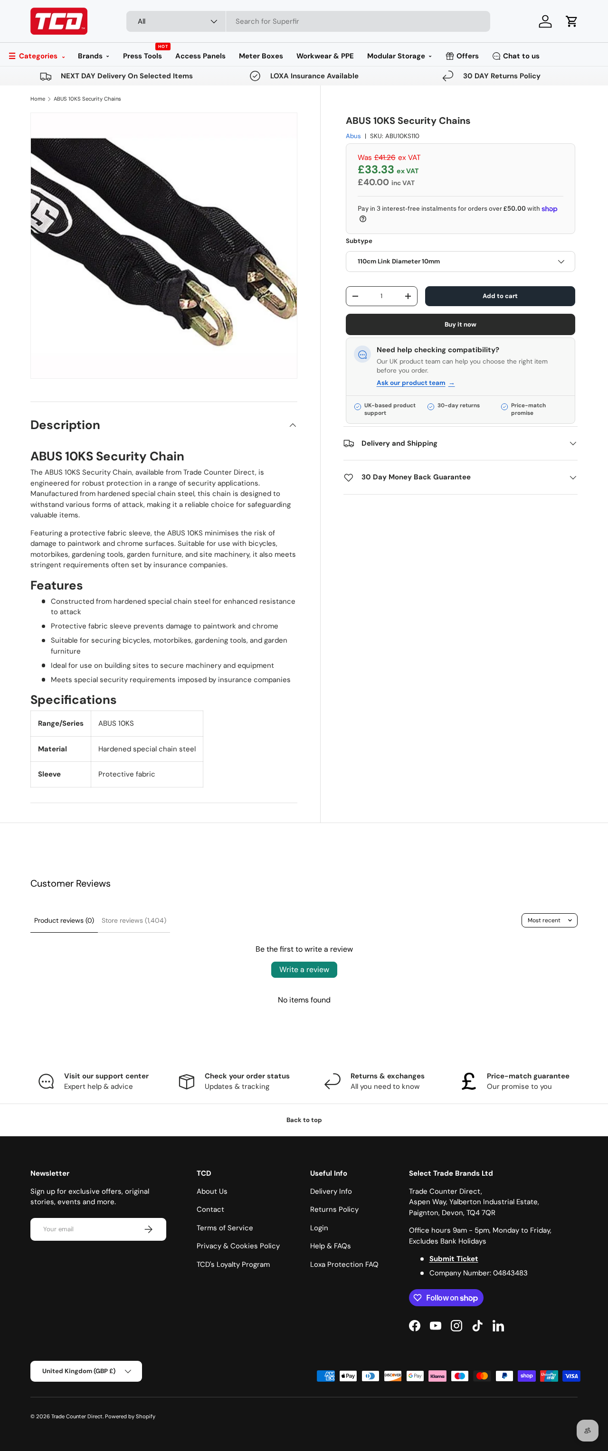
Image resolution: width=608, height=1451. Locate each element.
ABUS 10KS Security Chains (87, 98)
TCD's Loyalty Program (233, 1264)
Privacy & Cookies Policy (238, 1246)
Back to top (304, 1120)
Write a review (304, 969)
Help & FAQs (330, 1246)
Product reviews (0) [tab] (64, 920)
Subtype (359, 241)
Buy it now (460, 324)
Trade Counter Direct (77, 1416)
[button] (571, 21)
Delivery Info (331, 1191)
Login (319, 1228)
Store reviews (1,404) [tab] (134, 920)
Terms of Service (225, 1228)
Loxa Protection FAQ (344, 1264)
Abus (353, 136)
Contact (210, 1209)
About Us (212, 1191)
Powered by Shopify (130, 1416)
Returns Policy (334, 1209)
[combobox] (308, 21)
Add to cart (500, 296)
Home (37, 98)
